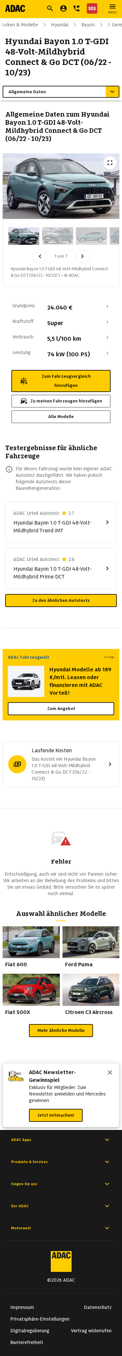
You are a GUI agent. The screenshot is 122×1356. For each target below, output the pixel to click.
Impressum (22, 1307)
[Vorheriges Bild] (40, 256)
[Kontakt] (76, 8)
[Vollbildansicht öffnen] (110, 163)
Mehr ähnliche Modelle (61, 1030)
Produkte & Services (29, 1162)
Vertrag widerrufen (91, 1331)
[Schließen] (110, 1073)
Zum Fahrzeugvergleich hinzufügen (66, 381)
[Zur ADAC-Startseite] (15, 8)
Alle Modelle (61, 416)
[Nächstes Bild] (82, 256)
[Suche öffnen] (50, 8)
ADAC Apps (21, 1139)
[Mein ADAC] (63, 8)
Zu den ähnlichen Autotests (61, 600)
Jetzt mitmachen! (55, 1115)
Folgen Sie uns (24, 1184)
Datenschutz (98, 1307)
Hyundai (59, 25)
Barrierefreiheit (26, 1342)
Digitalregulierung (29, 1331)
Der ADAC (20, 1206)
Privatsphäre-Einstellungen (39, 1319)
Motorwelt (21, 1228)
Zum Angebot (61, 708)
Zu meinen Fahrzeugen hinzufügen (66, 401)
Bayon (88, 25)
